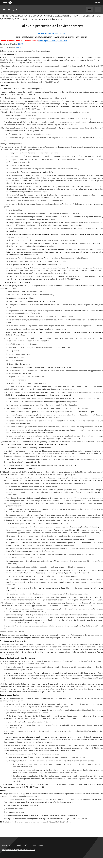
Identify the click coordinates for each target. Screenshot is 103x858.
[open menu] (89, 9)
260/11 (20, 44)
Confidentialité (21, 845)
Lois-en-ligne (10, 9)
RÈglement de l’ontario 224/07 (51, 34)
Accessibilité (6, 845)
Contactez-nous (37, 845)
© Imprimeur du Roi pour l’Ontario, (18, 850)
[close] (98, 9)
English (97, 2)
